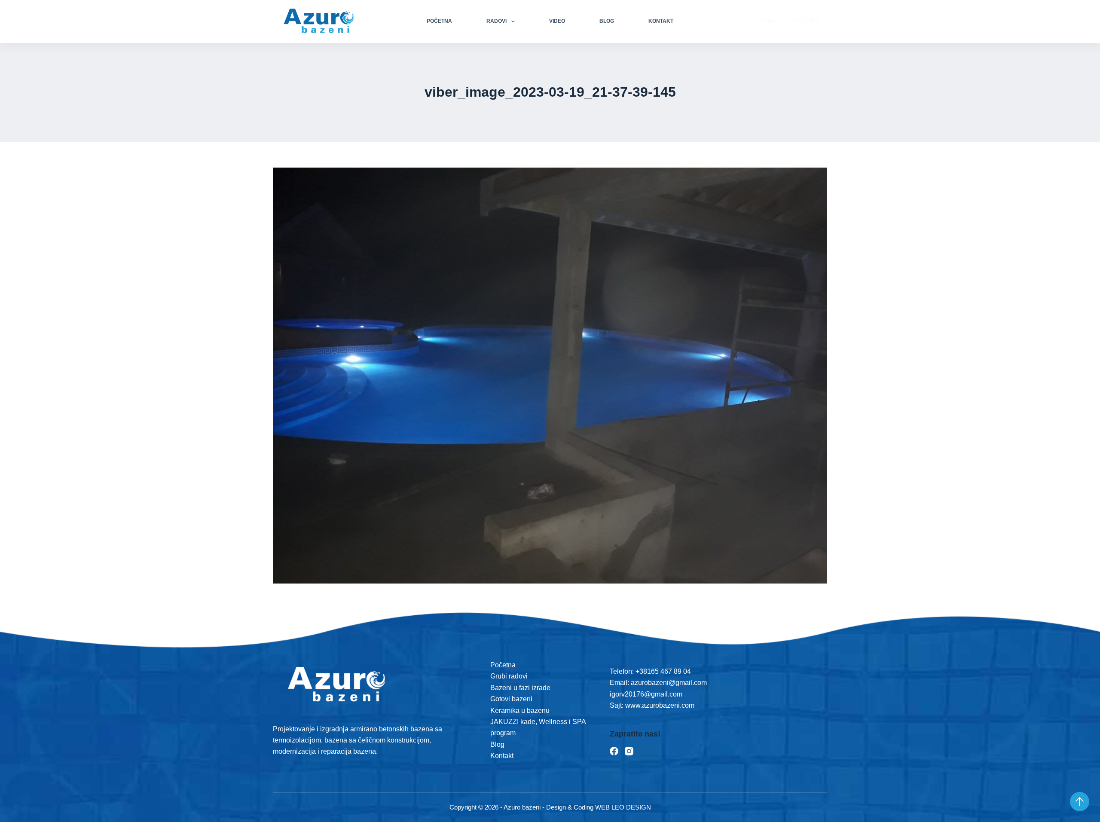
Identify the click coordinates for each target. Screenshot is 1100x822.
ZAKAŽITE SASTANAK (790, 21)
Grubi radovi (509, 676)
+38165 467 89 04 (663, 671)
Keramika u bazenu (520, 710)
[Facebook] (614, 751)
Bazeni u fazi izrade (520, 687)
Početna (439, 21)
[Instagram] (629, 751)
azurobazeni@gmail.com (669, 682)
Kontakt (660, 21)
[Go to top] (1079, 801)
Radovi (496, 21)
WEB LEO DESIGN (623, 807)
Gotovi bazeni (511, 699)
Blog (606, 21)
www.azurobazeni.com (658, 705)
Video (557, 21)
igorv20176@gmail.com (646, 694)
